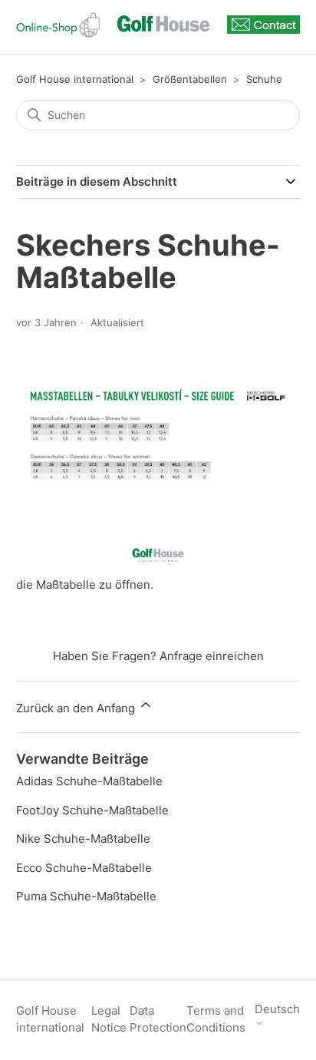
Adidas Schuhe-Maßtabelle (89, 781)
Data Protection (158, 1019)
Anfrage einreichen (212, 656)
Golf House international (74, 79)
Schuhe (264, 79)
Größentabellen (190, 79)
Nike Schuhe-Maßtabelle (83, 838)
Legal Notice (109, 1019)
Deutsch (277, 1009)
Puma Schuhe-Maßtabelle (86, 896)
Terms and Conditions (215, 1019)
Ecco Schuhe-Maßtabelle (84, 867)
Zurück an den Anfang (77, 708)
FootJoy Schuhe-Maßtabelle (92, 810)
